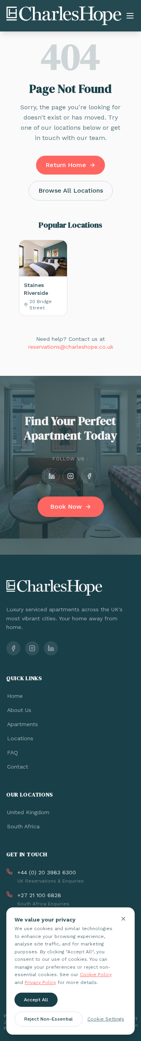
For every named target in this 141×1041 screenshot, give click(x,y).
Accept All (36, 999)
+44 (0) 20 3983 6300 (46, 872)
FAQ (12, 752)
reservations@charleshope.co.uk (70, 347)
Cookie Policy (96, 974)
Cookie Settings (105, 1019)
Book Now (66, 506)
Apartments (22, 724)
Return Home (65, 165)
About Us (19, 710)
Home (15, 696)
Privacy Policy (40, 982)
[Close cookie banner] (123, 919)
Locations (20, 738)
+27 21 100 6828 (39, 895)
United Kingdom (28, 812)
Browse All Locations (70, 190)
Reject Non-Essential (48, 1019)
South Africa (23, 826)
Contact (17, 766)
